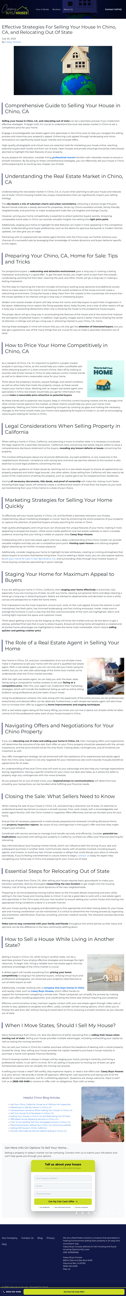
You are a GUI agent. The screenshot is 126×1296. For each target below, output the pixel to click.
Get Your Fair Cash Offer (74, 1292)
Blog (40, 1238)
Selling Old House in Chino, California (28, 1128)
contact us (84, 855)
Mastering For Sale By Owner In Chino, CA (30, 1107)
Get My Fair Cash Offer (61, 1201)
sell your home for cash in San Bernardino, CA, (30, 558)
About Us (68, 9)
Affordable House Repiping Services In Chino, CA (34, 1119)
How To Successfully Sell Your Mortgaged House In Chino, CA (40, 1122)
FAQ (119, 9)
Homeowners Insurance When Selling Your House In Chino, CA (41, 1110)
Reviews (56, 9)
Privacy (51, 1238)
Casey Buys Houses (42, 991)
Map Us (66, 1269)
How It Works (42, 9)
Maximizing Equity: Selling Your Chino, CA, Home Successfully (40, 1125)
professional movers (64, 157)
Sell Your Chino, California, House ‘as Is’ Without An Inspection (40, 1104)
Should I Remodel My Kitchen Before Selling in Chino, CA (38, 1131)
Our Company (9, 1238)
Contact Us (111, 9)
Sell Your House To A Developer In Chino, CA (32, 1113)
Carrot (45, 1287)
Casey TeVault (13, 42)
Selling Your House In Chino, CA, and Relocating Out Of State (40, 1116)
